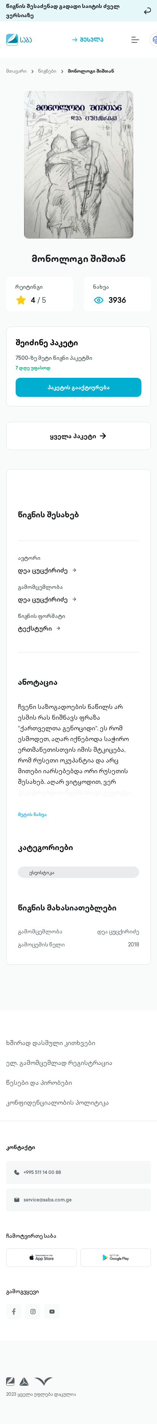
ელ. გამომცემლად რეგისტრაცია (59, 1062)
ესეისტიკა (41, 872)
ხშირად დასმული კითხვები (50, 1042)
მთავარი (16, 71)
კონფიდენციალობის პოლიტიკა (57, 1102)
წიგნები (47, 71)
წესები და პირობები (39, 1082)
